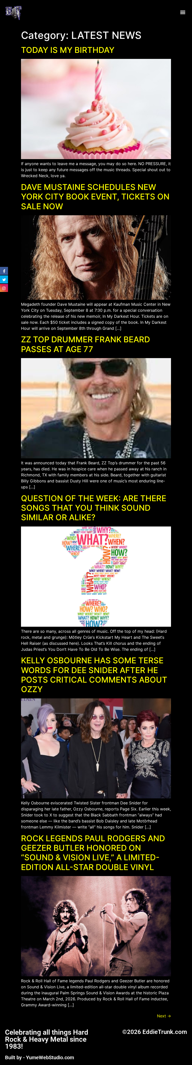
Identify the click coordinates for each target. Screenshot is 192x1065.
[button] (183, 12)
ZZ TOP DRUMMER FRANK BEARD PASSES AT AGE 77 (85, 344)
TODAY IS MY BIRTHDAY (67, 50)
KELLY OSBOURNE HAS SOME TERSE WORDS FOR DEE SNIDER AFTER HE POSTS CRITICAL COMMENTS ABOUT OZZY (94, 675)
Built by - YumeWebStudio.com (39, 1057)
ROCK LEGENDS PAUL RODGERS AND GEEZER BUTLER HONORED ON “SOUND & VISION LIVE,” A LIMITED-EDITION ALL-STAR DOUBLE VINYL (93, 852)
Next (164, 1015)
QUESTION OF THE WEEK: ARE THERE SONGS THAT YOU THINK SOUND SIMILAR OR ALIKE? (93, 507)
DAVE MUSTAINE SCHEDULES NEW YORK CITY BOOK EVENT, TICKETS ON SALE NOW (95, 196)
